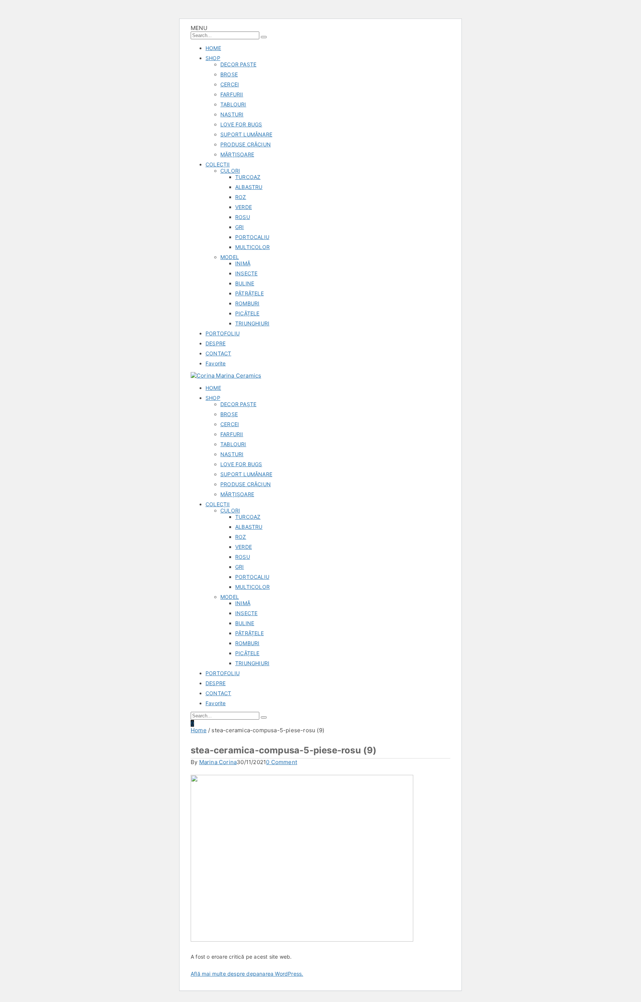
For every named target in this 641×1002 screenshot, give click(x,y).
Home (199, 730)
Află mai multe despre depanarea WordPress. (247, 974)
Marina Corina (218, 762)
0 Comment (281, 762)
